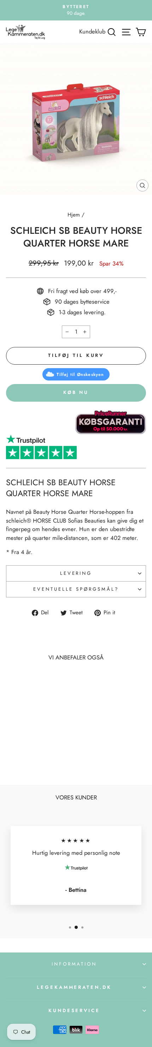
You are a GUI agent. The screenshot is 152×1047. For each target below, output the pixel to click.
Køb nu (76, 392)
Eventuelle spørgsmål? (75, 589)
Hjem (74, 215)
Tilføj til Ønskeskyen (80, 374)
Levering (76, 573)
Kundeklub (92, 31)
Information (74, 964)
